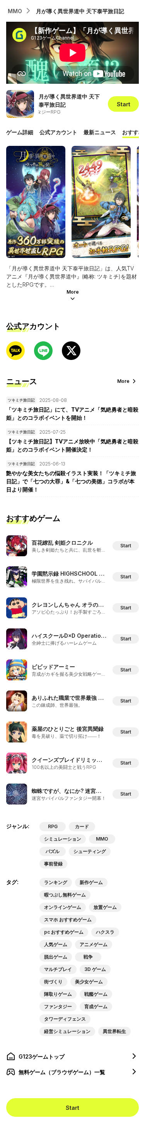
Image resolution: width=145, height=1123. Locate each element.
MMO (15, 11)
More (73, 292)
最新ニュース (100, 132)
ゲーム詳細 (19, 132)
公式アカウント (58, 132)
